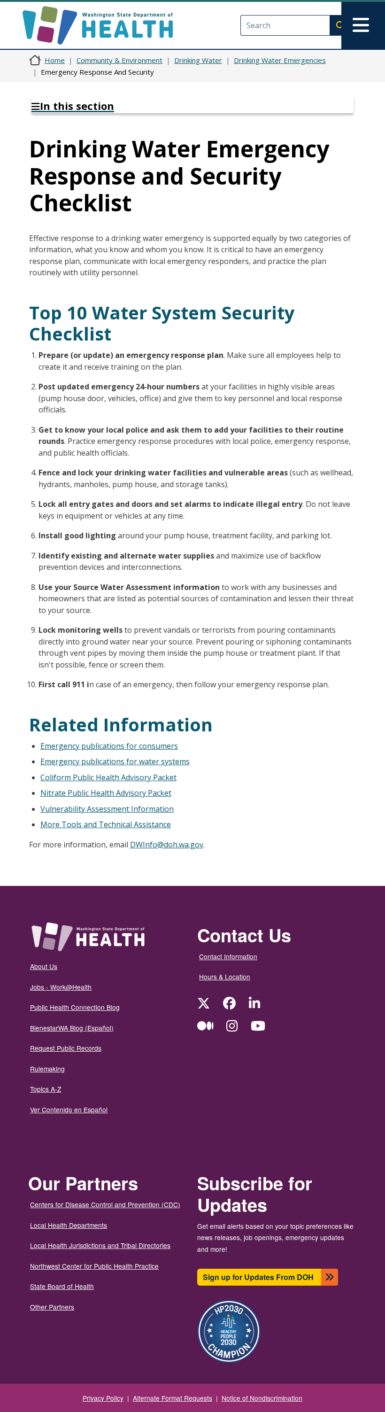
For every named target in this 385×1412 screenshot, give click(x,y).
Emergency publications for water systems (115, 761)
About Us (43, 966)
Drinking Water (198, 60)
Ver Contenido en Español (69, 1109)
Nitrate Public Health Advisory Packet (105, 793)
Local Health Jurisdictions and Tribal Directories (100, 1245)
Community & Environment (119, 60)
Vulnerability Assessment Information (107, 809)
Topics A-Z (45, 1089)
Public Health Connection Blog (75, 1007)
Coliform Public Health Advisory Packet (108, 777)
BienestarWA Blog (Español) (72, 1027)
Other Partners (52, 1306)
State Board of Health (62, 1286)
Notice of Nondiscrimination (262, 1398)
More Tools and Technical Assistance (105, 824)
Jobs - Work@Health (61, 987)
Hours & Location (224, 976)
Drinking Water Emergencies (280, 60)
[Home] (106, 25)
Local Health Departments (68, 1225)
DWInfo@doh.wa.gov (166, 844)
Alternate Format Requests (172, 1398)
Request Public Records (65, 1048)
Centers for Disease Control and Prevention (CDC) (105, 1204)
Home (55, 60)
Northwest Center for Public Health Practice (94, 1266)
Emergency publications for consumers (109, 746)
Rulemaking (47, 1068)
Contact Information (228, 956)
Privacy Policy (103, 1398)
